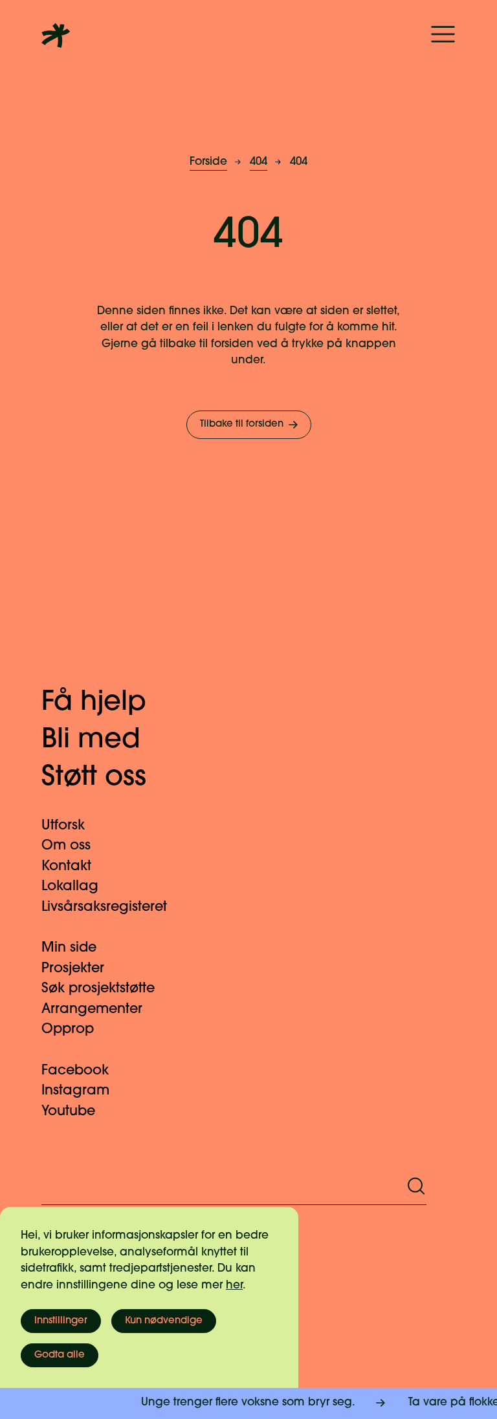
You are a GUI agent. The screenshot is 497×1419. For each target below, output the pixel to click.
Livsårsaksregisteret (104, 907)
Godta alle (59, 1355)
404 (258, 161)
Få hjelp (93, 703)
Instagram (75, 1091)
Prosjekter (72, 969)
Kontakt (66, 866)
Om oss (66, 846)
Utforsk (63, 826)
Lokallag (69, 886)
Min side (68, 948)
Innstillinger (60, 1321)
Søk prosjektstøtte (98, 989)
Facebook (75, 1071)
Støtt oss (93, 778)
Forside (208, 161)
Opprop (67, 1029)
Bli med (90, 740)
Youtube (68, 1111)
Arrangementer (91, 1009)
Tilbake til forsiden (241, 424)
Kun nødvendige (164, 1321)
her (234, 1285)
